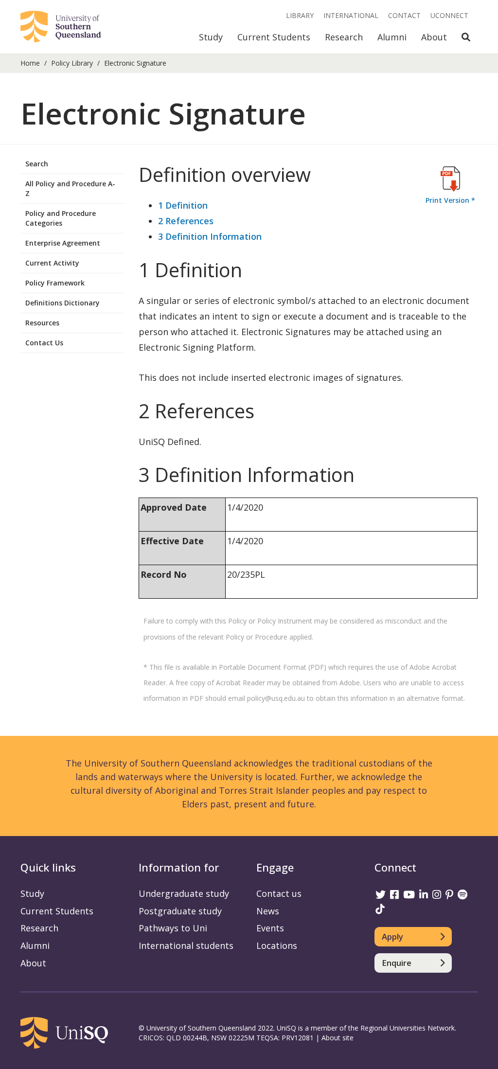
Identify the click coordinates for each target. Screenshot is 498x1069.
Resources (42, 322)
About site (337, 1037)
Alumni (392, 37)
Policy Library (72, 63)
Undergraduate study (184, 893)
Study (211, 37)
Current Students (273, 37)
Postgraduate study (180, 911)
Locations (276, 945)
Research (344, 37)
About (434, 37)
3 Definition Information (210, 236)
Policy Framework (55, 282)
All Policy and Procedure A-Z (70, 188)
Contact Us (44, 342)
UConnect (449, 15)
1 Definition (183, 205)
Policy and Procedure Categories (60, 218)
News (267, 911)
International (350, 15)
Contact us (279, 893)
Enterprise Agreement (62, 243)
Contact (404, 15)
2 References (185, 221)
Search (36, 163)
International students (186, 945)
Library (300, 15)
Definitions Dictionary (62, 302)
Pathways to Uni (173, 928)
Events (270, 928)
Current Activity (52, 262)
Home (30, 63)
